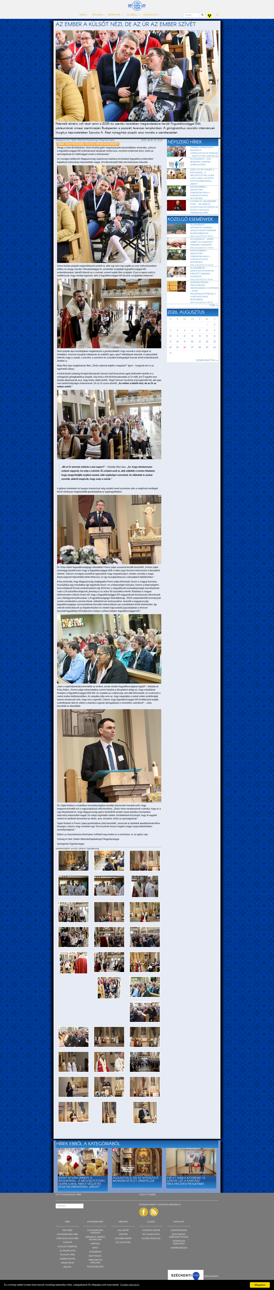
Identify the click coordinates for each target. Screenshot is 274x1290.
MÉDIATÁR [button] (114, 15)
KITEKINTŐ (67, 1242)
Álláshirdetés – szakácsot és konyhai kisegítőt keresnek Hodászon (202, 272)
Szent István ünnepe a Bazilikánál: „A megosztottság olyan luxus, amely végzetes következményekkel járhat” (202, 176)
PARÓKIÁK (95, 1243)
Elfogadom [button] (260, 1285)
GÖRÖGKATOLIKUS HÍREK (67, 1238)
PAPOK (95, 1248)
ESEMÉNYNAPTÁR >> (207, 360)
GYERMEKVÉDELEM (179, 1248)
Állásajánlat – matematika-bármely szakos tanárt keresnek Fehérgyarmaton (203, 229)
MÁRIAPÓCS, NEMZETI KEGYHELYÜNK (95, 1238)
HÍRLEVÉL (67, 1267)
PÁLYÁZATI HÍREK (67, 1254)
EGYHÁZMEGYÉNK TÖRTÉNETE (95, 1232)
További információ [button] (129, 1285)
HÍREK (78, 1194)
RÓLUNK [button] (97, 15)
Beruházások (211, 1276)
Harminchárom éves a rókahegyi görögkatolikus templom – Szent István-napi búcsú (204, 152)
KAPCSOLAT (179, 1222)
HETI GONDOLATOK (151, 1234)
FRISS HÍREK (67, 1230)
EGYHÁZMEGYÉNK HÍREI (67, 1234)
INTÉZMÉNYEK (95, 1252)
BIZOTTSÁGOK (95, 1256)
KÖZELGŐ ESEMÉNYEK (67, 1246)
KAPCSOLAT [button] (151, 15)
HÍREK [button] (83, 15)
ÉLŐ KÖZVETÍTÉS (123, 1242)
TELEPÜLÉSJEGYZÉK (95, 1266)
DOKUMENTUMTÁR (123, 1238)
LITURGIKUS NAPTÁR (151, 1230)
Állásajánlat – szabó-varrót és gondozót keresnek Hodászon (202, 242)
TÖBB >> (213, 305)
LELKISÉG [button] (132, 15)
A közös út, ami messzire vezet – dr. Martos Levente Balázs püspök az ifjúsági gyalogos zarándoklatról (204, 207)
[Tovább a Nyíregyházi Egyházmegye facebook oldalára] (143, 1212)
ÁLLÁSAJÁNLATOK (67, 1250)
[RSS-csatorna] (153, 1212)
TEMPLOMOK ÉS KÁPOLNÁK (95, 1261)
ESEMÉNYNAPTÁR (67, 1259)
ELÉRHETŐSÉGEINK (179, 1230)
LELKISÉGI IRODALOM (151, 1238)
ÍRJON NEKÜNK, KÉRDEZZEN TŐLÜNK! (178, 1235)
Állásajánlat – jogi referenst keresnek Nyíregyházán (200, 162)
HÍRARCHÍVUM (67, 1263)
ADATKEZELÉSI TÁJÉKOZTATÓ (179, 1242)
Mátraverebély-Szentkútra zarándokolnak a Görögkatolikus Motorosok (200, 193)
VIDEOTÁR (123, 1234)
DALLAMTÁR (123, 1230)
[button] (217, 15)
